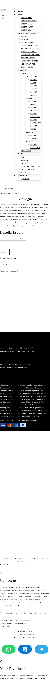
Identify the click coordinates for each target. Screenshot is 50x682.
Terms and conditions (14, 325)
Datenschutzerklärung (14, 322)
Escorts (8, 298)
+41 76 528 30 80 (22, 364)
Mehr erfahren (44, 562)
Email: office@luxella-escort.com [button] (14, 623)
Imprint (8, 328)
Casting (8, 302)
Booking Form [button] (6, 626)
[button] (42, 95)
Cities (7, 308)
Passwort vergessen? (9, 271)
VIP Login (9, 311)
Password (4, 251)
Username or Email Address (13, 238)
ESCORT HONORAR (13, 305)
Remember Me (9, 258)
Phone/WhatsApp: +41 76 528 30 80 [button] (15, 620)
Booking (8, 295)
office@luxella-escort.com (17, 367)
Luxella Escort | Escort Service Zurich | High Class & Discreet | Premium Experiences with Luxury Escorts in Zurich (27, 289)
